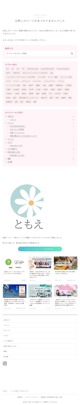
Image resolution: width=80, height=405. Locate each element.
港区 (15, 98)
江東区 (66, 93)
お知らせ (41, 116)
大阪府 (53, 89)
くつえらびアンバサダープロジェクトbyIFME (20, 77)
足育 (16, 102)
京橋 (24, 85)
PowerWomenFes (63, 69)
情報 (41, 158)
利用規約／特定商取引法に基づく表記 (51, 397)
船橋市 (63, 98)
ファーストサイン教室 (13, 85)
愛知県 (31, 93)
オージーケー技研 (66, 77)
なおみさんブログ (42, 145)
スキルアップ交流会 (42, 129)
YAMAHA (16, 73)
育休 (51, 98)
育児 (57, 98)
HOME (5, 391)
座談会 (24, 93)
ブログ (41, 142)
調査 (70, 98)
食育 (35, 102)
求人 (50, 93)
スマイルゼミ (37, 81)
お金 (51, 73)
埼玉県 (24, 89)
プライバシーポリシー (31, 397)
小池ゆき (9, 93)
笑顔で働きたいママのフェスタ (28, 98)
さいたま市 (41, 77)
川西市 (17, 93)
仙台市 (31, 85)
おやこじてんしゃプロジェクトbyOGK (35, 73)
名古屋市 (16, 89)
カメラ (8, 81)
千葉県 (8, 89)
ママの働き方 (41, 149)
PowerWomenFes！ (42, 126)
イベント (41, 123)
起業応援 (9, 102)
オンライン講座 (53, 77)
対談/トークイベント (42, 132)
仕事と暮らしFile (41, 152)
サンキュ (16, 81)
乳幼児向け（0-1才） (42, 155)
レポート (42, 119)
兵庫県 (51, 85)
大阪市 (45, 89)
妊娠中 (60, 89)
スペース (41, 139)
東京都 (44, 93)
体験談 (38, 85)
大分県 (38, 89)
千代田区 (68, 85)
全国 (44, 85)
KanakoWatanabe (47, 69)
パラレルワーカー (49, 81)
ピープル (61, 81)
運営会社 (20, 397)
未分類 (41, 162)
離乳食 (28, 102)
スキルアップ (26, 81)
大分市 (31, 89)
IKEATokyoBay (32, 69)
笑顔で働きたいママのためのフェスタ (42, 136)
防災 (22, 102)
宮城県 (67, 89)
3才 (23, 69)
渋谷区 (8, 98)
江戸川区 (58, 93)
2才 (18, 69)
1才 (13, 69)
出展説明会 (59, 85)
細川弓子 (44, 98)
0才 (7, 69)
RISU (8, 73)
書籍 (37, 93)
